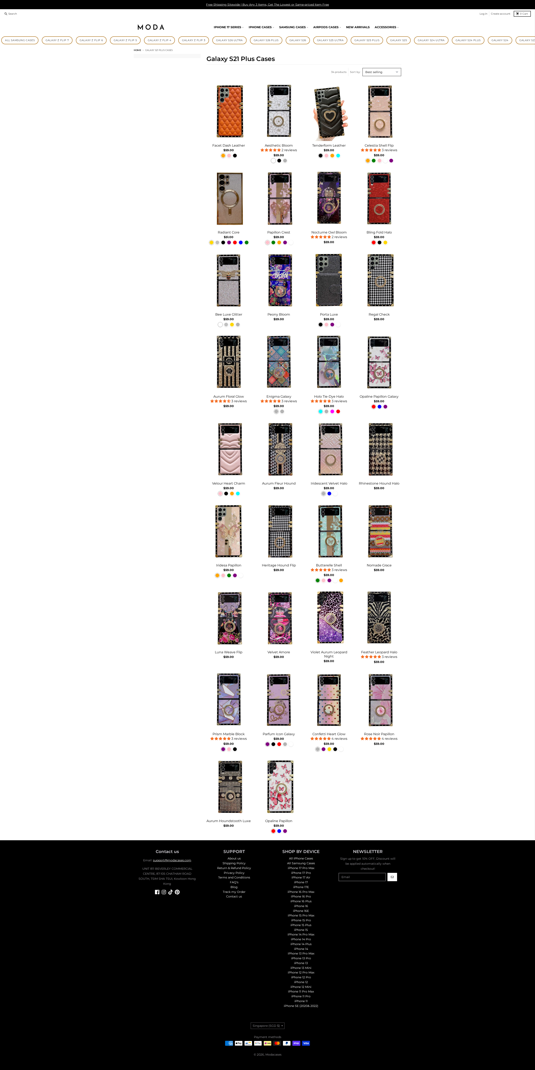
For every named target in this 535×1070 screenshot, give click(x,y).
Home (137, 50)
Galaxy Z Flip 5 (125, 40)
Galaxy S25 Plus (366, 40)
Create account (500, 13)
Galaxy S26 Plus (266, 40)
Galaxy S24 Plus (468, 40)
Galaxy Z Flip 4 (159, 40)
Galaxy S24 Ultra (431, 40)
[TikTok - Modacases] (170, 892)
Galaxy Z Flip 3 (193, 40)
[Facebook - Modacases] (157, 892)
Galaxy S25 (398, 40)
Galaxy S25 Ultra (330, 40)
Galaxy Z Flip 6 (91, 40)
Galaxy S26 (297, 40)
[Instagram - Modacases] (163, 892)
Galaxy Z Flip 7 (57, 40)
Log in (483, 13)
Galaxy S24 (500, 40)
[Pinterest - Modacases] (177, 892)
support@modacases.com (172, 860)
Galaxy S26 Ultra (229, 40)
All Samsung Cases (20, 40)
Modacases (273, 1054)
